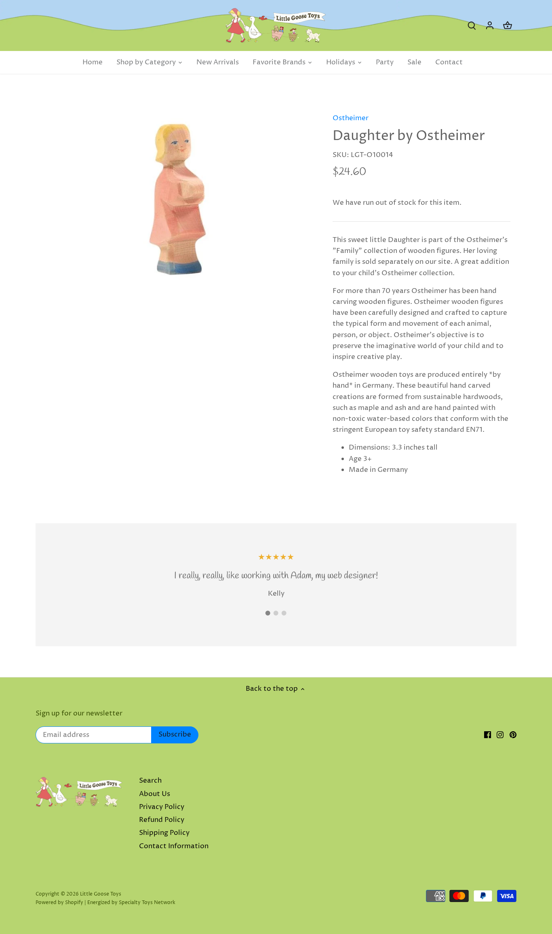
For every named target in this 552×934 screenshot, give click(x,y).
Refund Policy (161, 820)
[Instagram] (500, 735)
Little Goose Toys (100, 894)
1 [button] (268, 613)
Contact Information (174, 846)
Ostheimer (351, 118)
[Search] (472, 26)
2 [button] (276, 613)
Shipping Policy (164, 833)
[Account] (490, 26)
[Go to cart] (507, 26)
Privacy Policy (161, 807)
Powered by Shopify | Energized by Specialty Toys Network (105, 902)
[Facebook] (487, 735)
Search (150, 780)
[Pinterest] (513, 735)
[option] (177, 196)
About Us (154, 794)
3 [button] (284, 613)
